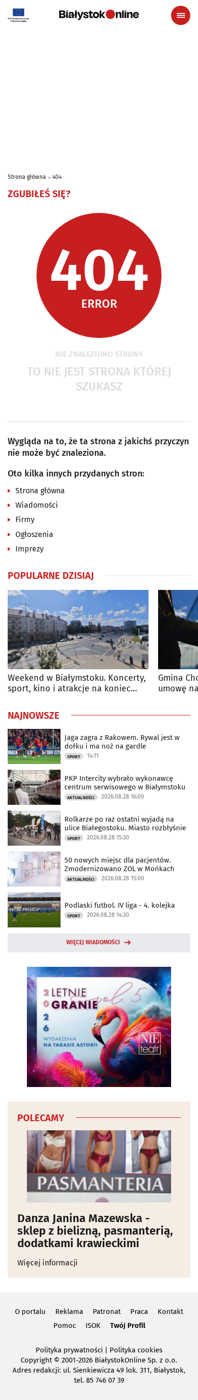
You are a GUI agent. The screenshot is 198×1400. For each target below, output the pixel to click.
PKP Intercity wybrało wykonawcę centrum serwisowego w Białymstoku (125, 782)
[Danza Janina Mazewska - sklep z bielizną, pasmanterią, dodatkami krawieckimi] (99, 1166)
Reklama (69, 1311)
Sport (73, 756)
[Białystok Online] (99, 15)
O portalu (30, 1311)
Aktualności (81, 797)
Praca (139, 1311)
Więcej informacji (47, 1262)
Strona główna (27, 177)
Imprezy (29, 548)
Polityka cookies (136, 1350)
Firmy (25, 519)
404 (57, 177)
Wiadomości (36, 505)
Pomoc (64, 1325)
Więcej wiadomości (93, 942)
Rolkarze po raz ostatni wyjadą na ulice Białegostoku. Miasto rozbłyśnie (125, 823)
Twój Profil (127, 1325)
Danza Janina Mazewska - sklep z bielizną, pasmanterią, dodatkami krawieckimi (95, 1231)
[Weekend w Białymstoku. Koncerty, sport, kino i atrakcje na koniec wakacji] (78, 629)
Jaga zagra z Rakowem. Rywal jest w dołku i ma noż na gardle (122, 741)
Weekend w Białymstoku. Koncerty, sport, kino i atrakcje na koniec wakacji (77, 683)
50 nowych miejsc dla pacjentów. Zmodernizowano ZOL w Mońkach (119, 864)
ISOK (93, 1325)
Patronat (107, 1311)
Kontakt (170, 1311)
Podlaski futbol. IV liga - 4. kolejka (119, 905)
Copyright (36, 1360)
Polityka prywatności (69, 1350)
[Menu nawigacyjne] (180, 15)
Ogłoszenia (34, 534)
